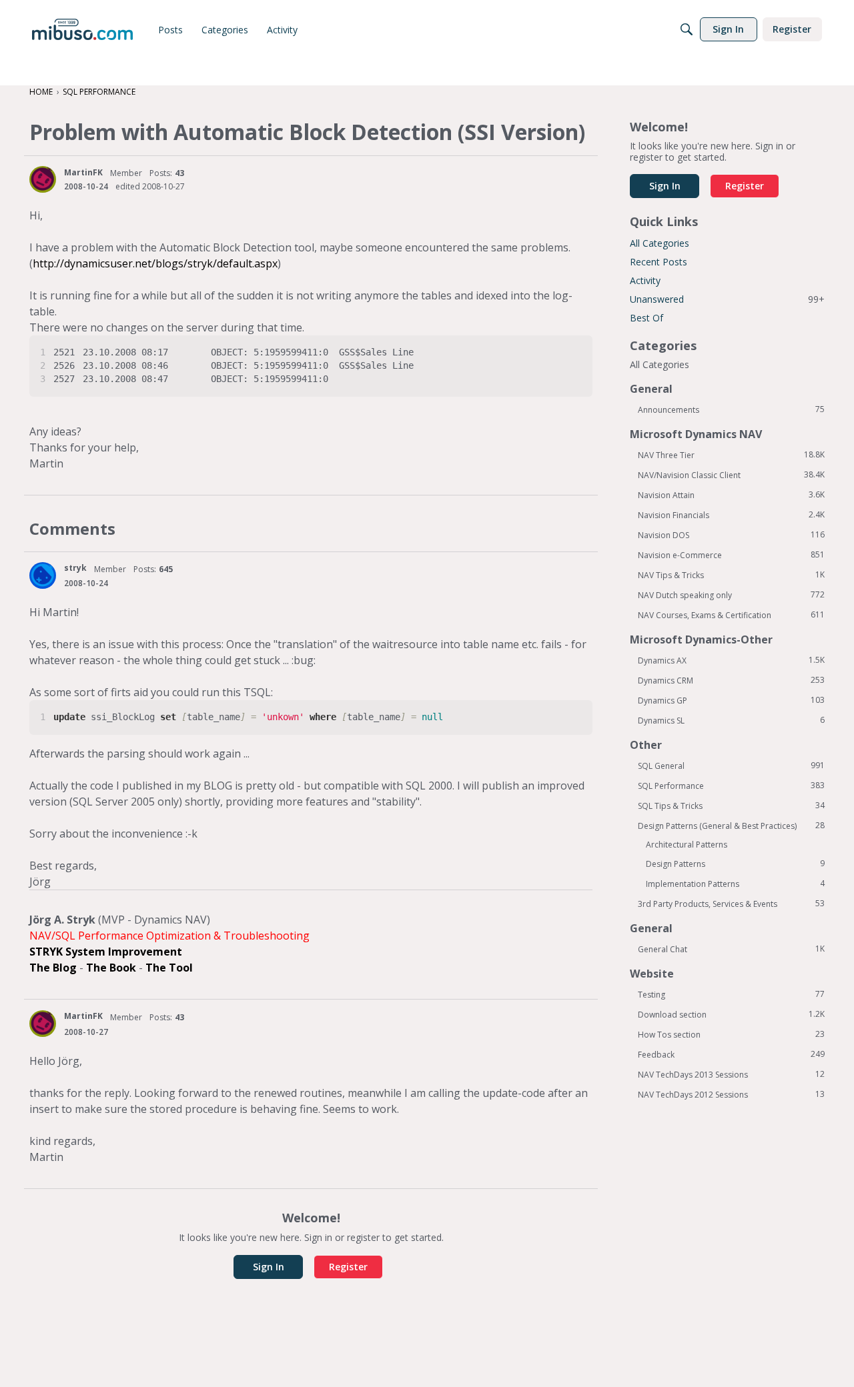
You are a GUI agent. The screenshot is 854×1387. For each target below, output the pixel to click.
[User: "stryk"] (42, 575)
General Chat (731, 949)
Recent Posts (658, 261)
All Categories (659, 243)
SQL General (731, 766)
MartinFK (83, 172)
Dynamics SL (731, 720)
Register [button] (348, 1266)
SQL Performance (731, 786)
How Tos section (731, 1034)
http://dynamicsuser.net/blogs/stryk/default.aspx (155, 263)
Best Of (646, 317)
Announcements (731, 409)
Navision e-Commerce (731, 555)
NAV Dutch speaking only (731, 595)
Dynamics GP (731, 700)
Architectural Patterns (686, 845)
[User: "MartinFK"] (42, 179)
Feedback (731, 1054)
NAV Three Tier (731, 455)
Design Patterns (735, 864)
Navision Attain (731, 495)
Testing (731, 994)
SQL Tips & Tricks (731, 806)
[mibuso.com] (82, 29)
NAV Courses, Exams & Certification (731, 615)
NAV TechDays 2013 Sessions (731, 1074)
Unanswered (727, 299)
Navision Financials (731, 515)
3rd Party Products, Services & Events (731, 904)
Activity (645, 280)
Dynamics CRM (731, 680)
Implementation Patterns (735, 884)
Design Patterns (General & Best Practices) (731, 826)
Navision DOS (731, 535)
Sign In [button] (268, 1266)
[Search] (687, 29)
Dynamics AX (731, 660)
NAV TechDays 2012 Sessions (731, 1094)
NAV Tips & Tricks (731, 575)
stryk (75, 567)
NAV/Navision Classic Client (731, 475)
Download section (731, 1014)
